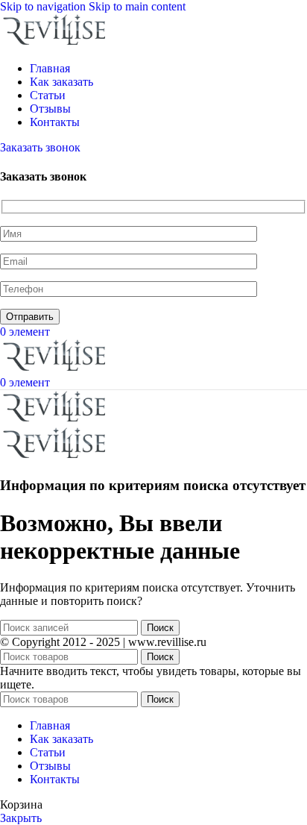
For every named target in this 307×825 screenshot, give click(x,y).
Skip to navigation (44, 6)
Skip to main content (137, 6)
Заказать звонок (40, 147)
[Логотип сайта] (56, 43)
